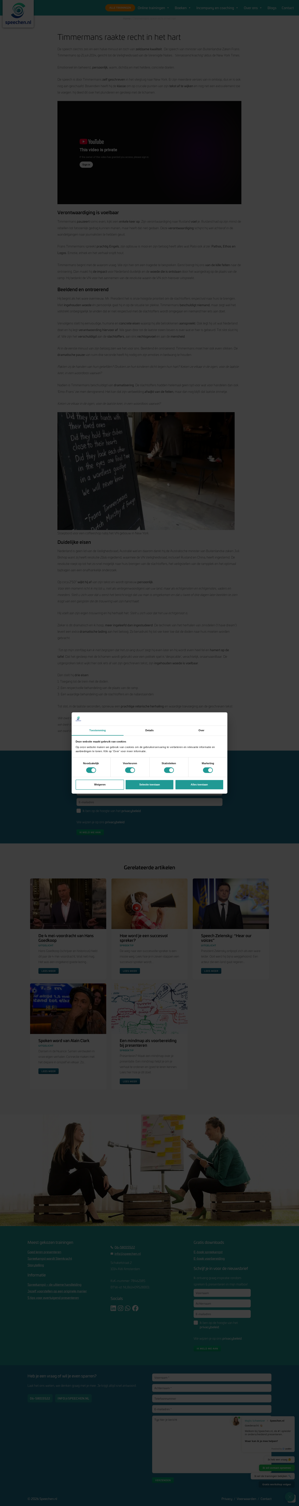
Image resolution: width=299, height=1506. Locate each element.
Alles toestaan (199, 784)
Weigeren (100, 784)
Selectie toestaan (149, 784)
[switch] (130, 770)
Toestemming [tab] (97, 730)
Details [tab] (149, 730)
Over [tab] (201, 730)
